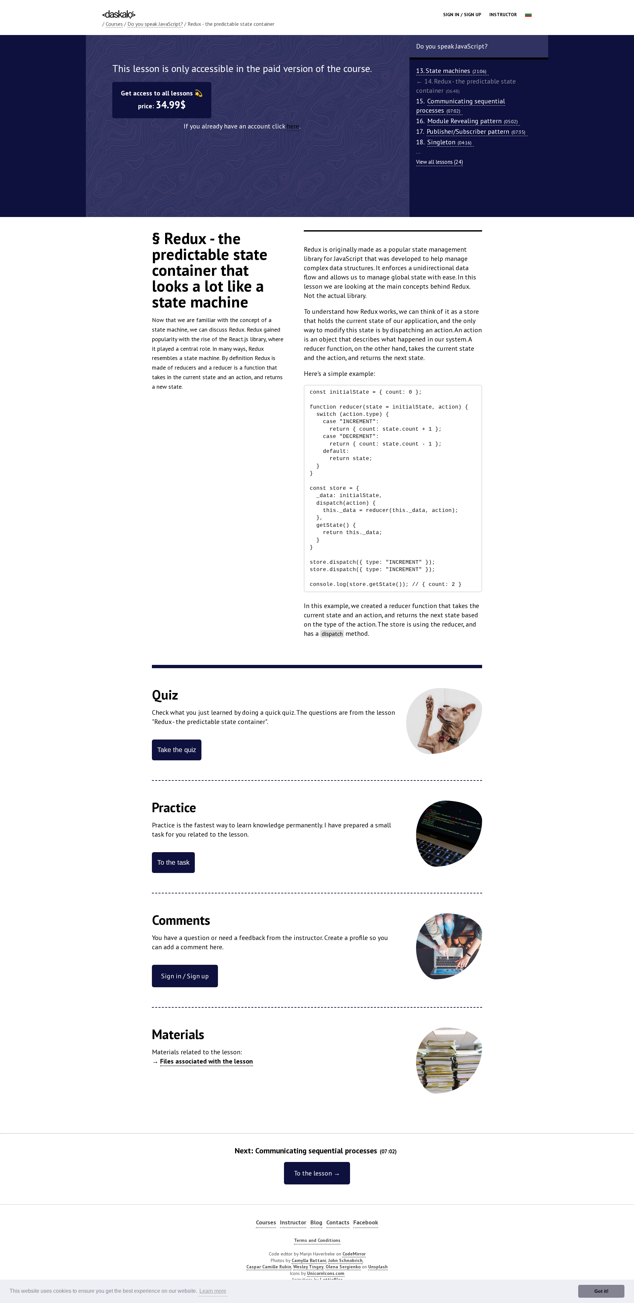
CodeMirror (354, 1254)
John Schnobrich (345, 1260)
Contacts (337, 1222)
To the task (173, 862)
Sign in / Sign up (462, 15)
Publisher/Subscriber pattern (476, 131)
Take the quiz (176, 749)
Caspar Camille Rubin (268, 1267)
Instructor (503, 15)
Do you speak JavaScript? (155, 23)
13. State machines (451, 70)
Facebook (365, 1222)
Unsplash (378, 1267)
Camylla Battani (309, 1260)
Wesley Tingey (308, 1267)
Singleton (449, 142)
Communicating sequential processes (460, 106)
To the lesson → (317, 1173)
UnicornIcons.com (325, 1273)
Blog (316, 1222)
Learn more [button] (212, 1291)
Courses (114, 23)
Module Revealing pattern (472, 121)
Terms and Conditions (317, 1240)
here (293, 126)
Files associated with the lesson (206, 1061)
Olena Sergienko (343, 1267)
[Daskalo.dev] (118, 14)
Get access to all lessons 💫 (162, 100)
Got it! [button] (601, 1291)
